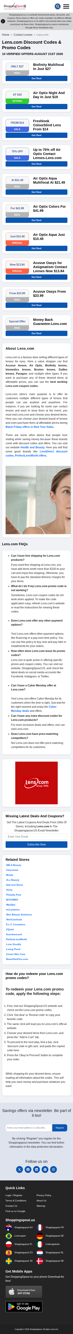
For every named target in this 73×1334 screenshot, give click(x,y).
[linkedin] (36, 1169)
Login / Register (13, 1195)
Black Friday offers (18, 426)
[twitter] (19, 1169)
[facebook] (28, 1169)
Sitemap (40, 1205)
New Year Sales (43, 426)
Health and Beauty (33, 447)
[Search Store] (58, 6)
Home (5, 34)
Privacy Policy (43, 1195)
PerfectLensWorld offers (30, 455)
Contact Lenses (23, 34)
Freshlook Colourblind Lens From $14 (47, 125)
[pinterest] (45, 1169)
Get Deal (36, 78)
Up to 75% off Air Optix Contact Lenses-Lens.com (47, 154)
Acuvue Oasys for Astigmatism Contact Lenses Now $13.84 (50, 267)
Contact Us (11, 1205)
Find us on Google (15, 1211)
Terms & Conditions (15, 1200)
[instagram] (53, 1169)
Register (60, 1127)
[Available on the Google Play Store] (23, 1306)
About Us (41, 1200)
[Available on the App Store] (23, 1291)
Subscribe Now (36, 844)
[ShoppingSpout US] (15, 6)
